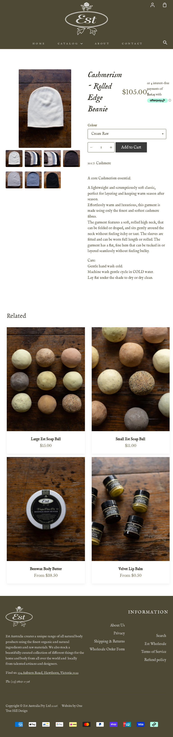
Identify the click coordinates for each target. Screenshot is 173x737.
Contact (132, 43)
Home (39, 43)
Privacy (119, 633)
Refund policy (155, 660)
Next (83, 120)
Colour (92, 125)
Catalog (69, 43)
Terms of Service (153, 652)
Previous (7, 120)
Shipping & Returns (109, 641)
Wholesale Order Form (107, 649)
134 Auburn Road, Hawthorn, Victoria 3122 (48, 673)
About (102, 43)
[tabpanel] (45, 108)
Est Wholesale (155, 644)
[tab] (14, 158)
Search (161, 636)
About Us (117, 625)
